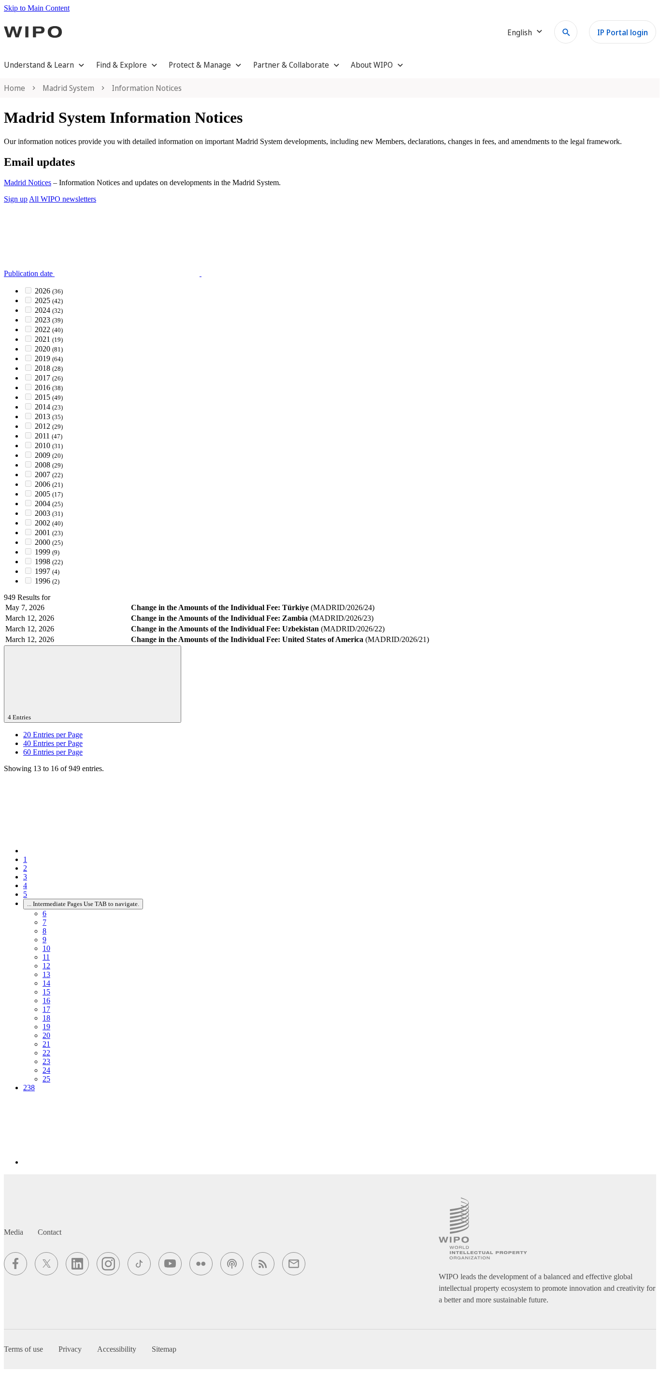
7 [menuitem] (44, 922)
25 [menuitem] (46, 1079)
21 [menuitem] (46, 1044)
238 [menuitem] (29, 1087)
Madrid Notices (27, 182)
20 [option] (53, 734)
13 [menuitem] (46, 974)
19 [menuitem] (46, 1026)
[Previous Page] (95, 851)
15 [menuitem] (46, 992)
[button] (175, 273)
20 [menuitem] (46, 1035)
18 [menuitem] (46, 1018)
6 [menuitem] (44, 913)
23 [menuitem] (46, 1061)
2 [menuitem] (25, 868)
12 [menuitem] (46, 966)
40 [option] (53, 743)
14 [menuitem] (46, 983)
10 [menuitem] (46, 948)
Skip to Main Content (37, 8)
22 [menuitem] (46, 1053)
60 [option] (53, 752)
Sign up (16, 199)
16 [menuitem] (46, 1000)
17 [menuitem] (46, 1009)
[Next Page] (95, 1162)
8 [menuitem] (44, 931)
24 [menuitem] (46, 1070)
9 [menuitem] (44, 939)
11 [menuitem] (46, 957)
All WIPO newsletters (62, 199)
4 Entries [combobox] (20, 717)
